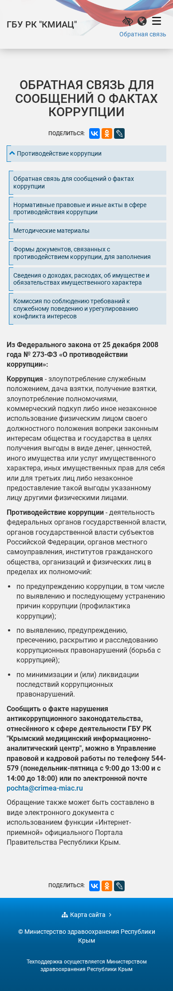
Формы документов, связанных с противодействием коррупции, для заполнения (82, 253)
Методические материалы (51, 230)
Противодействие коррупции (59, 153)
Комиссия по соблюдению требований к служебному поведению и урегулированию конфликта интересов (75, 309)
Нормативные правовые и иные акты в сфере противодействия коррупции (79, 208)
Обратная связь (142, 34)
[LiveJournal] (119, 133)
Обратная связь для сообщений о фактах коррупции (73, 182)
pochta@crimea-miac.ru (45, 788)
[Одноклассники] (107, 133)
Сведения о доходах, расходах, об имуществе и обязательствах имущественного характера (81, 279)
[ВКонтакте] (94, 133)
